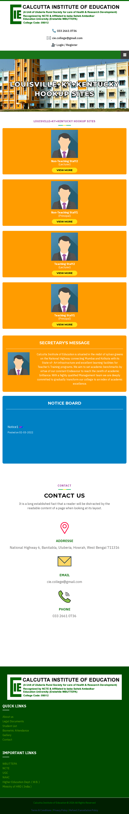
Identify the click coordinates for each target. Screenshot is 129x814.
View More (65, 170)
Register (72, 45)
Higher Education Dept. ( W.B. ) (21, 782)
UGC (5, 772)
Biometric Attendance (16, 730)
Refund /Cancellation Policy (83, 810)
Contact (7, 739)
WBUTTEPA (10, 763)
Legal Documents (13, 721)
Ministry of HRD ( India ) (17, 786)
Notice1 (20, 427)
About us (8, 716)
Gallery (7, 735)
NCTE (6, 768)
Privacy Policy (60, 810)
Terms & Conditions (41, 810)
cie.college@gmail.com (67, 38)
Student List (10, 726)
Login (60, 45)
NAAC (6, 777)
